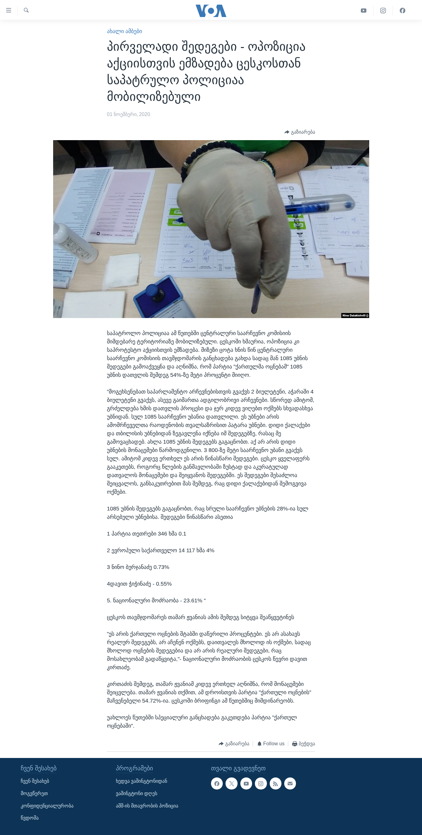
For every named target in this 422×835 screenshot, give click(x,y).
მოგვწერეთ (34, 793)
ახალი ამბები (124, 31)
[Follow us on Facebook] (217, 783)
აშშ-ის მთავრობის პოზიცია (147, 805)
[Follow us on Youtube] (246, 783)
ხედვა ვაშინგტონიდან (141, 781)
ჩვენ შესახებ (35, 781)
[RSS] (275, 783)
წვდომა (30, 817)
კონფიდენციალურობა (47, 805)
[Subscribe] (290, 783)
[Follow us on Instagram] (261, 783)
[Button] (300, 132)
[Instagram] (383, 11)
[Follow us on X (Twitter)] (231, 783)
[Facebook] (402, 11)
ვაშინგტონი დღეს (136, 793)
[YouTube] (363, 11)
